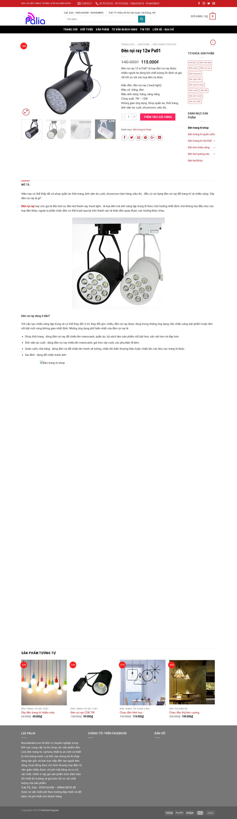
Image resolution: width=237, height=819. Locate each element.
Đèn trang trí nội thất (200, 140)
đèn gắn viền (195, 79)
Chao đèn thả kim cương (184, 712)
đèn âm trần (195, 101)
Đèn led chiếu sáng (199, 147)
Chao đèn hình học (131, 712)
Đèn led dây (205, 62)
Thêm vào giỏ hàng (158, 117)
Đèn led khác (195, 160)
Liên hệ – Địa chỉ (163, 29)
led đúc (192, 62)
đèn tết (204, 90)
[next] (109, 78)
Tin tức (145, 29)
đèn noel (193, 90)
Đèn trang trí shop (164, 44)
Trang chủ (70, 29)
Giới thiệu (86, 29)
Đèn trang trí (195, 73)
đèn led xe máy (196, 85)
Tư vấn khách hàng (124, 29)
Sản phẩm (102, 29)
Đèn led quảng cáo (198, 153)
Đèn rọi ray (205, 68)
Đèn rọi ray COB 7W (82, 712)
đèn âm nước (195, 96)
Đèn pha (193, 68)
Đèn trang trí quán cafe (201, 134)
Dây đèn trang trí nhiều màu (38, 712)
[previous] (27, 78)
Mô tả (25, 184)
